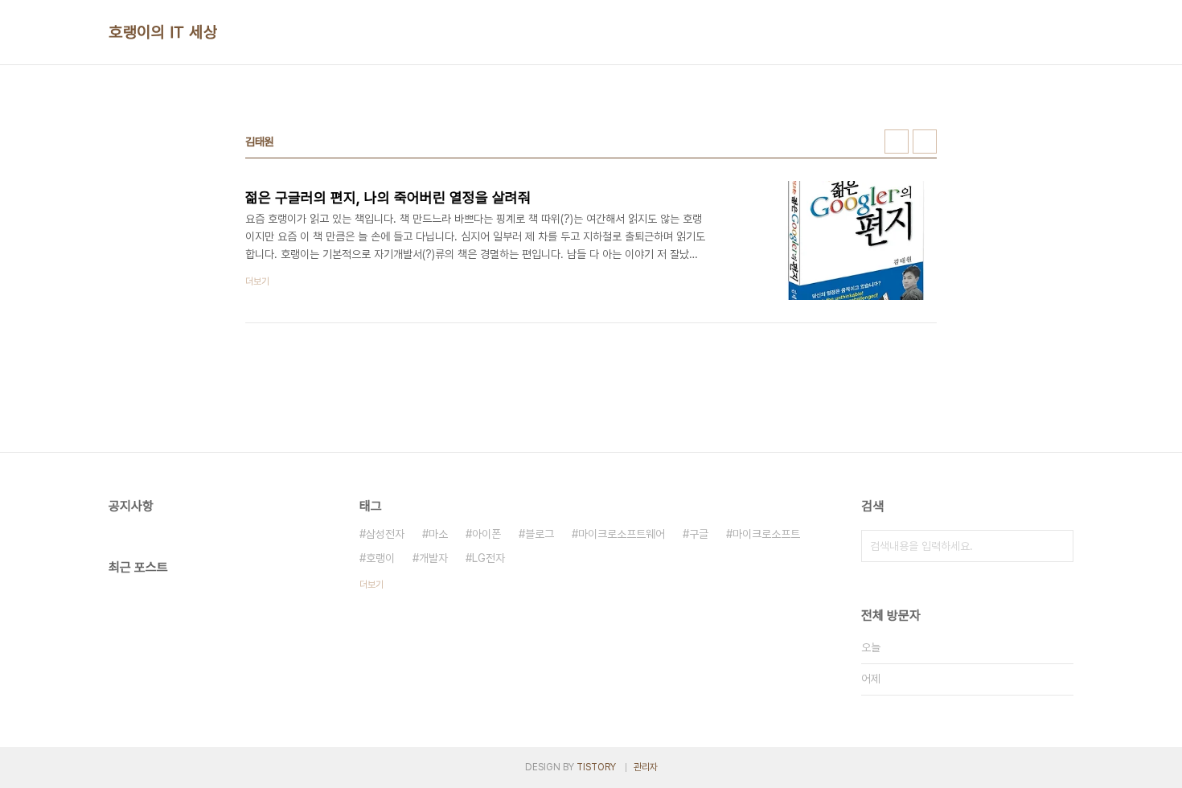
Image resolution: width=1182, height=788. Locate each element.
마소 (438, 533)
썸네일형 (896, 141)
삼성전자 (385, 533)
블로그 (539, 533)
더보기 (371, 584)
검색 (1057, 546)
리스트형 (925, 141)
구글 (698, 533)
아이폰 (486, 533)
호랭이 (380, 558)
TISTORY (596, 767)
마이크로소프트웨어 (621, 533)
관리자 (646, 767)
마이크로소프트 (766, 533)
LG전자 (488, 558)
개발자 (433, 558)
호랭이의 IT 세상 (163, 32)
